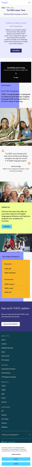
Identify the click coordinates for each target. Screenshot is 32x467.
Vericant (4, 423)
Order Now (7, 226)
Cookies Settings (16, 454)
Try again (16, 77)
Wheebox (5, 427)
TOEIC (4, 390)
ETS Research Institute (9, 377)
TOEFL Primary (9, 284)
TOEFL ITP (8, 292)
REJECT (16, 459)
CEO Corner (5, 356)
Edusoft (4, 415)
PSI (3, 411)
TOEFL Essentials (10, 273)
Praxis (3, 398)
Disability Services (7, 348)
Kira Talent (5, 419)
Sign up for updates (10, 324)
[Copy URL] (16, 73)
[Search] (30, 435)
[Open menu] (29, 2)
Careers (4, 344)
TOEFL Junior (9, 288)
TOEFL (4, 386)
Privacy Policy (16, 451)
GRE (3, 394)
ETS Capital (5, 360)
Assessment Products (8, 369)
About (3, 340)
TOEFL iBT (7, 269)
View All (4, 402)
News (3, 352)
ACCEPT (16, 463)
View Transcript (5, 85)
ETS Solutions (6, 373)
